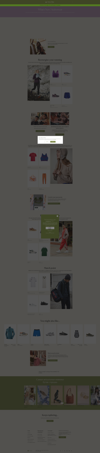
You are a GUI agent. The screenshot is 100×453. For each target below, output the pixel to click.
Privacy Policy (54, 139)
